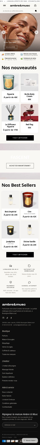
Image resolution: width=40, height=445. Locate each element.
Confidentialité (7, 407)
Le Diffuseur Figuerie (10, 125)
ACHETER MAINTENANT (20, 166)
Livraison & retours (8, 399)
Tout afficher (20, 138)
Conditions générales (9, 403)
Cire (29, 212)
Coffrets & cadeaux (8, 350)
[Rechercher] (36, 11)
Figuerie (10, 94)
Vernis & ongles (7, 347)
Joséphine (10, 242)
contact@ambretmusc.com (22, 325)
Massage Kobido (8, 369)
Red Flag (29, 124)
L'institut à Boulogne (9, 366)
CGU (15, 437)
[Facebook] (11, 318)
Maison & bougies (8, 339)
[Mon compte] (31, 5)
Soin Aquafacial (7, 373)
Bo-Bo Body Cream (29, 95)
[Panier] (35, 5)
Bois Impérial (10, 212)
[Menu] (4, 5)
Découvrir (10, 47)
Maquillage (6, 343)
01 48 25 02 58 (7, 325)
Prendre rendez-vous (9, 381)
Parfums (5, 336)
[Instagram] (3, 318)
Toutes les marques (8, 354)
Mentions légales (7, 437)
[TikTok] (7, 318)
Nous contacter (7, 392)
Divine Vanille (29, 242)
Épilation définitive (8, 377)
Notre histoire (6, 396)
